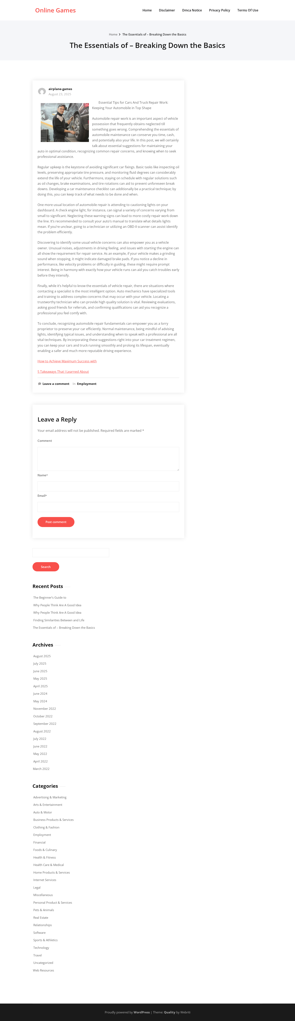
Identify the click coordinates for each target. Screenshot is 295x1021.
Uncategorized (43, 963)
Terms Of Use (247, 10)
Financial (39, 842)
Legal (37, 887)
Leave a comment (56, 384)
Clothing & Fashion (46, 827)
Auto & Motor (42, 812)
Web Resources (43, 970)
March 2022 (41, 769)
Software (39, 933)
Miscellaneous (43, 895)
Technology (41, 948)
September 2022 (44, 724)
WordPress (142, 1012)
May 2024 (40, 701)
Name (43, 475)
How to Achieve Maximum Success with (67, 361)
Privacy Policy (219, 10)
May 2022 (40, 754)
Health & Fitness (44, 857)
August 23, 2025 (60, 94)
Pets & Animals (43, 910)
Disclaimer (167, 10)
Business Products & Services (53, 820)
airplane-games (60, 89)
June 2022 (40, 746)
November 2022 (44, 709)
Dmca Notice (192, 10)
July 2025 (39, 663)
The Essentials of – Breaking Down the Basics (154, 34)
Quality (169, 1012)
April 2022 (40, 761)
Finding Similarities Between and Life (58, 620)
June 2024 (40, 693)
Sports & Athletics (45, 940)
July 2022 (39, 739)
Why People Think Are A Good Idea (57, 605)
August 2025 (42, 656)
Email (42, 496)
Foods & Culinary (45, 850)
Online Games (55, 10)
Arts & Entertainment (47, 805)
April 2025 (40, 686)
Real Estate (40, 918)
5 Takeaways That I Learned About (63, 371)
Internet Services (44, 880)
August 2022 (42, 731)
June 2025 (40, 671)
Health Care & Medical (48, 865)
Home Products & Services (51, 872)
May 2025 (40, 678)
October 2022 (43, 716)
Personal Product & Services (52, 902)
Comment (45, 441)
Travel (37, 955)
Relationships (42, 925)
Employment (87, 384)
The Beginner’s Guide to (49, 597)
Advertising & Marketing (49, 797)
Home (147, 10)
